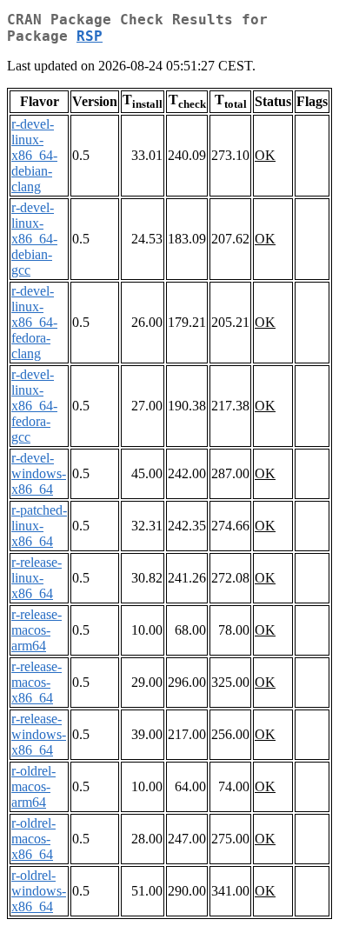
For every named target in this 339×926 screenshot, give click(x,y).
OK (265, 155)
